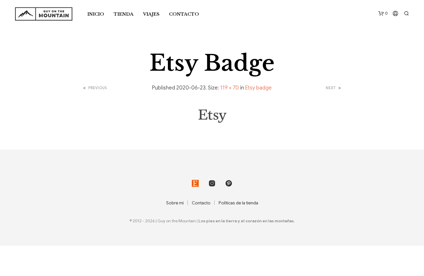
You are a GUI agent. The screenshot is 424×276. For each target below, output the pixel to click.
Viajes (151, 14)
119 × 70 (229, 88)
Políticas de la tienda (238, 203)
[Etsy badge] (212, 116)
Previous (97, 88)
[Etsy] (195, 183)
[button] (383, 13)
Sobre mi (175, 203)
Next (331, 88)
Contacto (184, 14)
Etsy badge (258, 88)
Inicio (95, 14)
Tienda (124, 14)
